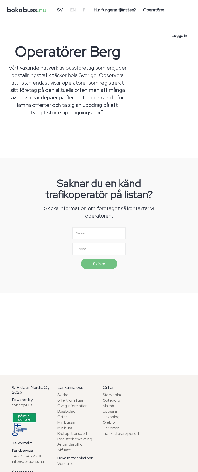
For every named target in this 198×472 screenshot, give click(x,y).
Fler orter (111, 427)
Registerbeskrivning (74, 439)
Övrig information (72, 405)
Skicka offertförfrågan (70, 397)
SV (60, 10)
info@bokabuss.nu (28, 461)
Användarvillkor (70, 444)
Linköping (111, 416)
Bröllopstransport (72, 433)
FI (84, 10)
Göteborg (111, 400)
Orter (62, 416)
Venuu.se (65, 463)
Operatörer (153, 10)
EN (73, 10)
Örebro (109, 422)
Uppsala (110, 411)
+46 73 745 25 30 (27, 455)
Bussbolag (66, 411)
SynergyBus (22, 405)
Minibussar (66, 422)
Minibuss (64, 427)
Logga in (179, 35)
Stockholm (112, 394)
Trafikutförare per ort (121, 433)
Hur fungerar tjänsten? (115, 10)
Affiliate (64, 449)
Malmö (108, 405)
